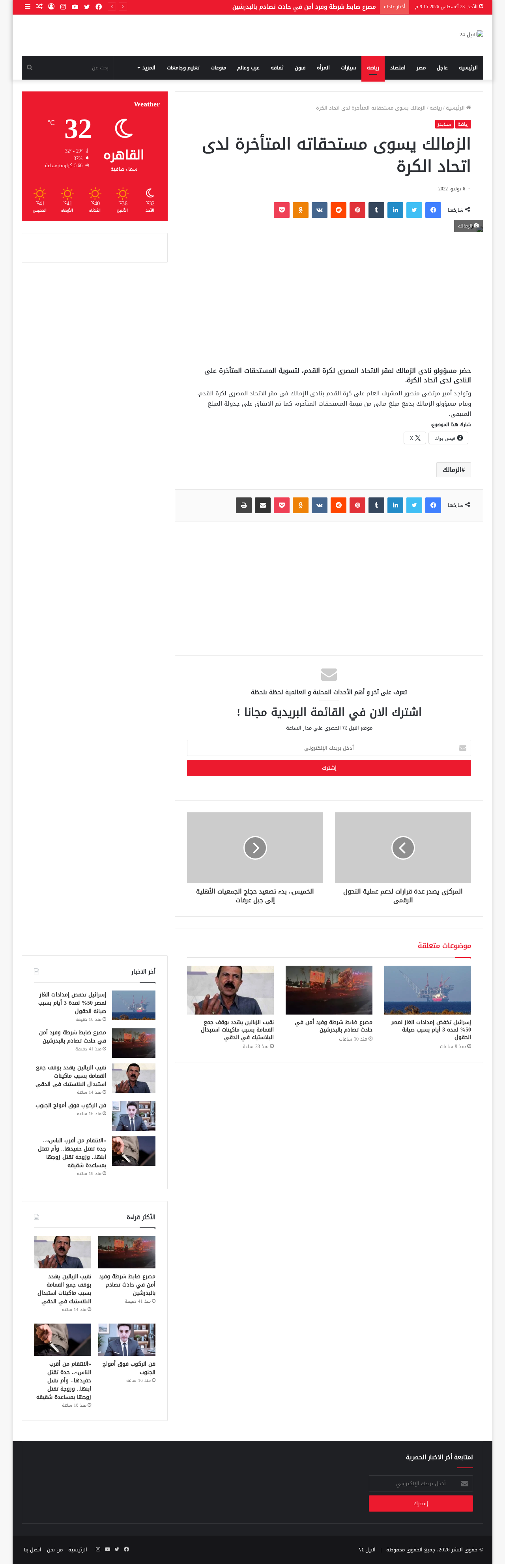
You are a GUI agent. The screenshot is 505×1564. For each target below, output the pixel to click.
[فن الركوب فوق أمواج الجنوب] (133, 1116)
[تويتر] (414, 210)
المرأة (323, 68)
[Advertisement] (329, 299)
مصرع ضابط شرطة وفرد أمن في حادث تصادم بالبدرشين (333, 1026)
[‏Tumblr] (376, 210)
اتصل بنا (32, 1550)
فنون (300, 68)
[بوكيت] (282, 210)
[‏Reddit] (338, 210)
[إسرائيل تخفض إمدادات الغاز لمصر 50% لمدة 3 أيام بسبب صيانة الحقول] (427, 990)
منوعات (218, 68)
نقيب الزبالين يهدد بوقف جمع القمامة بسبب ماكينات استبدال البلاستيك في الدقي (237, 1030)
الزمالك (452, 470)
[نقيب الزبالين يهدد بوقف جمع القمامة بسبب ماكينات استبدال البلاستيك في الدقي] (230, 990)
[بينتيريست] (357, 210)
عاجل (442, 68)
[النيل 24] (471, 35)
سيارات (348, 68)
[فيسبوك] (433, 210)
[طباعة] (244, 505)
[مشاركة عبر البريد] (263, 505)
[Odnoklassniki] (301, 210)
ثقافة (277, 68)
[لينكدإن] (395, 210)
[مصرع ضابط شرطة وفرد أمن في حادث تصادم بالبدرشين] (329, 990)
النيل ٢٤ (367, 1550)
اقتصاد (398, 68)
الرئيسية (468, 68)
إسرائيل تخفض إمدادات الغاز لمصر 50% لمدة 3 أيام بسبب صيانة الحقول (431, 1030)
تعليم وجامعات (183, 68)
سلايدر (444, 124)
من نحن (55, 1550)
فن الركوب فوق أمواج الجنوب (71, 1105)
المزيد (148, 68)
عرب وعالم (248, 68)
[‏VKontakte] (319, 210)
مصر (421, 68)
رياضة (373, 68)
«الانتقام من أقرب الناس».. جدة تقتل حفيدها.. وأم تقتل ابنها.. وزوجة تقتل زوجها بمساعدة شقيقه (72, 1153)
